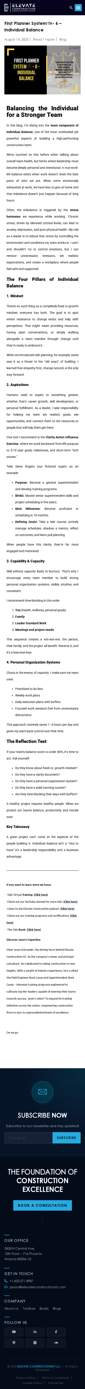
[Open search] (71, 7)
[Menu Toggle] (78, 7)
